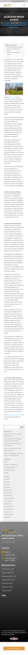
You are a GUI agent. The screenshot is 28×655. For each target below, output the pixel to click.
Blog (5, 462)
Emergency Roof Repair (10, 464)
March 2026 (7, 487)
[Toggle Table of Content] (21, 45)
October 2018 (8, 512)
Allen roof (13, 97)
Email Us (8, 552)
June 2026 (6, 479)
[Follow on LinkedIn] (13, 542)
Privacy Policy (11, 632)
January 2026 (7, 493)
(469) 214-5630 (21, 1)
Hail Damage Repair (16, 25)
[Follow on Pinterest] (9, 542)
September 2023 (8, 498)
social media (18, 415)
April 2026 (7, 485)
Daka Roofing (10, 415)
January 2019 (7, 503)
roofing (6, 473)
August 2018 (7, 517)
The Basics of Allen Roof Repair (14, 47)
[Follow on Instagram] (6, 542)
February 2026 (8, 490)
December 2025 (8, 495)
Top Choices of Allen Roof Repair (13, 49)
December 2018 (8, 506)
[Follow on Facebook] (3, 542)
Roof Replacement (9, 470)
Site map (4, 634)
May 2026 (6, 482)
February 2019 (8, 501)
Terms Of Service (21, 632)
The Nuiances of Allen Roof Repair (13, 53)
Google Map (10, 634)
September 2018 (8, 514)
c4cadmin (6, 23)
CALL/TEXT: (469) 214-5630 (14, 648)
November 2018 (8, 509)
